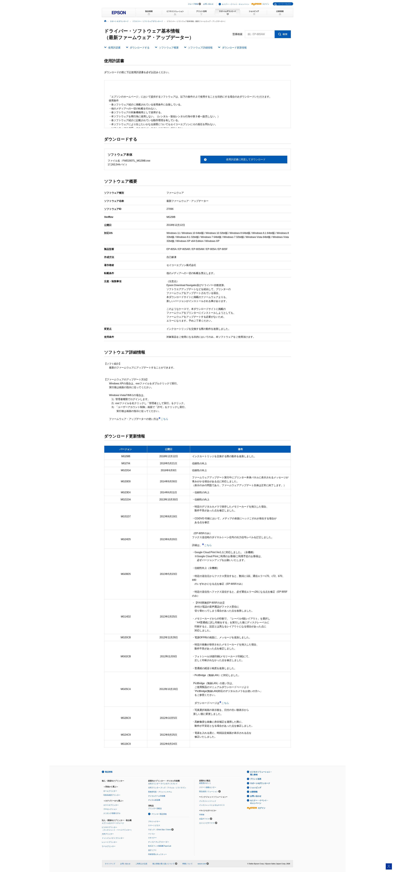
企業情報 (254, 792)
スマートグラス (154, 825)
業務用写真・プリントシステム (160, 792)
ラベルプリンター (108, 846)
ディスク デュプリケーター (158, 842)
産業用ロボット (205, 783)
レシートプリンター (109, 842)
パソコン (151, 834)
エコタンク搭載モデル (111, 813)
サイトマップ (110, 864)
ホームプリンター (110, 791)
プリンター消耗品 (155, 808)
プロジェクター (154, 821)
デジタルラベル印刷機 (156, 796)
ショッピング (255, 788)
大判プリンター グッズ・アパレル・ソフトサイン (167, 788)
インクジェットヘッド (207, 801)
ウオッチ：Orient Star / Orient (159, 829)
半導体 (201, 815)
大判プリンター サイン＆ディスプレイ (162, 784)
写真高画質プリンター (111, 795)
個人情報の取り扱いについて (163, 864)
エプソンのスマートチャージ (113, 823)
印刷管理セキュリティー (157, 854)
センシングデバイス (206, 823)
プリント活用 (255, 779)
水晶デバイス (204, 819)
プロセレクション (110, 809)
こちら (164, 419)
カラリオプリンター (111, 805)
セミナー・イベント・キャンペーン (235, 4)
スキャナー (152, 838)
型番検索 (237, 34)
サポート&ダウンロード (260, 783)
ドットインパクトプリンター (113, 838)
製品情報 (108, 772)
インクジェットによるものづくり (212, 805)
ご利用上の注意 (141, 864)
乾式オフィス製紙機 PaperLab (159, 846)
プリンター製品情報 (159, 814)
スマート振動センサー (207, 787)
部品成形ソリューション (208, 791)
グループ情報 (193, 4)
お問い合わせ (208, 4)
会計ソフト (152, 850)
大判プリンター (108, 834)
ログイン (265, 4)
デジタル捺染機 (154, 800)
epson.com (202, 864)
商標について (187, 864)
